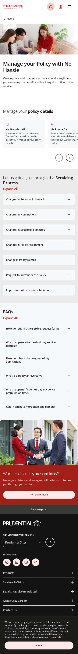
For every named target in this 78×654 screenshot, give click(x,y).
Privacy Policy (55, 636)
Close (39, 645)
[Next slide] (69, 158)
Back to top (37, 509)
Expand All (10, 189)
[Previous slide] (59, 158)
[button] (61, 7)
